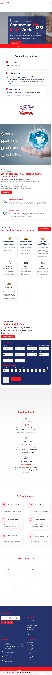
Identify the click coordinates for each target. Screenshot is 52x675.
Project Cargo (8, 287)
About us (10, 670)
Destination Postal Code (19, 358)
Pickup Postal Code (31, 351)
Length (32, 367)
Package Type (5, 367)
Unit (19, 367)
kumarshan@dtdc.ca (9, 657)
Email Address (29, 345)
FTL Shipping (30, 629)
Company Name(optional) (44, 345)
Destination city (6, 358)
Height (40, 367)
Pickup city (17, 351)
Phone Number (18, 345)
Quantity (12, 367)
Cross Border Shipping (42, 242)
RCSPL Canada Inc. (29, 668)
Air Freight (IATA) (31, 627)
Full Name (5, 345)
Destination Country (43, 351)
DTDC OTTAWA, (7, 668)
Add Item (6, 379)
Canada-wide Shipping (26, 241)
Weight (16, 367)
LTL (42, 266)
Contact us (18, 670)
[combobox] (17, 348)
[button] (37, 27)
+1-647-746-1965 (9, 661)
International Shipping (9, 241)
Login (3, 670)
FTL (25, 266)
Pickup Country (6, 351)
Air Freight (9, 266)
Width (24, 367)
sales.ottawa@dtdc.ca (10, 652)
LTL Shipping (30, 631)
